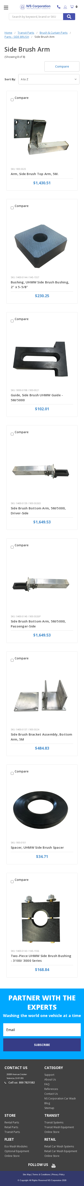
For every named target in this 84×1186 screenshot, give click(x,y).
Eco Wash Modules (16, 1146)
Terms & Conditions (41, 1174)
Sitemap (49, 1108)
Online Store (51, 1132)
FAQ (47, 1084)
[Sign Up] (65, 7)
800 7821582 (59, 7)
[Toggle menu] (6, 7)
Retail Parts (11, 1127)
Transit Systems (53, 1122)
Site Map (27, 1174)
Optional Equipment (17, 1151)
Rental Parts (12, 1122)
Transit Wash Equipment (59, 1127)
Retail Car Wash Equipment (60, 1151)
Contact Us (51, 1094)
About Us (50, 1079)
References (51, 1089)
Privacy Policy (58, 1174)
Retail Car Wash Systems (59, 1146)
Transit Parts (12, 1132)
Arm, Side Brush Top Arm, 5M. (35, 174)
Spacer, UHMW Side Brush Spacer (37, 847)
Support (49, 1075)
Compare (62, 66)
